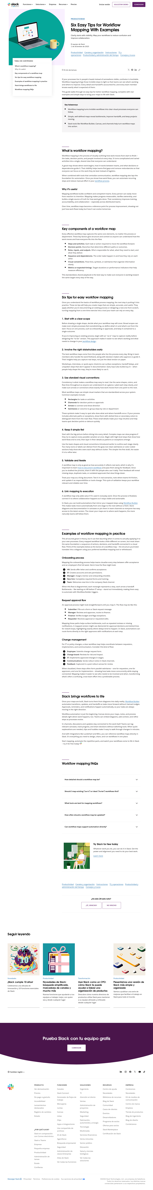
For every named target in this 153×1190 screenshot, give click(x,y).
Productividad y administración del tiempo (101, 55)
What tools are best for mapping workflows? (83, 803)
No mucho (111, 905)
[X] (135, 1072)
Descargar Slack (13, 1179)
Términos (36, 1179)
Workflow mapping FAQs (24, 89)
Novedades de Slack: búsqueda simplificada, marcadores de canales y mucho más (57, 986)
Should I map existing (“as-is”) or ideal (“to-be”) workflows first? (92, 791)
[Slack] (13, 4)
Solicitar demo (121, 4)
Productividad (78, 19)
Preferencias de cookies (50, 1179)
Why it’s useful (20, 69)
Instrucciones (111, 52)
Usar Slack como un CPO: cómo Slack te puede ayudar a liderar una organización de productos (92, 986)
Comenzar (139, 4)
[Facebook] (132, 70)
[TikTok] (144, 1072)
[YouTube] (140, 1072)
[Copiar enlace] (139, 70)
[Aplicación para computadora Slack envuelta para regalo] (59, 959)
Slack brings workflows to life (26, 85)
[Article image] (24, 959)
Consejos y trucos (127, 55)
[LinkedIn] (136, 70)
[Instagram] (126, 1072)
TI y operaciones (116, 884)
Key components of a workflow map (28, 73)
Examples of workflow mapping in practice (31, 81)
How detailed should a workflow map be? (82, 779)
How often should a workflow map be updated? (85, 815)
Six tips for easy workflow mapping (28, 77)
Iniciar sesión (104, 4)
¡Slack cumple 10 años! (20, 982)
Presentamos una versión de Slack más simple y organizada (128, 985)
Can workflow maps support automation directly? (86, 827)
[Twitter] (129, 70)
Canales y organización (94, 52)
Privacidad (27, 1179)
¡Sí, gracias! (91, 905)
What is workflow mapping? (25, 66)
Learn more (98, 856)
